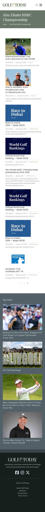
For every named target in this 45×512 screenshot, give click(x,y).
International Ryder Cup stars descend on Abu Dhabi (20, 57)
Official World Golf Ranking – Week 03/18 (16, 208)
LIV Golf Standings (12, 370)
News (31, 62)
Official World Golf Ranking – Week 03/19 (16, 157)
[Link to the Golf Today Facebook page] (17, 473)
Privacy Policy (22, 493)
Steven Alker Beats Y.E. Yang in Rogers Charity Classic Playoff (21, 441)
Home (5, 24)
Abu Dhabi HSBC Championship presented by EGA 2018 (21, 171)
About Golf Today (22, 488)
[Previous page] (20, 283)
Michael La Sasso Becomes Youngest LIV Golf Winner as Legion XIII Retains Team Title (22, 335)
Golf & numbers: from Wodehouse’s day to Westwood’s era (16, 90)
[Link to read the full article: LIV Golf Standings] (22, 354)
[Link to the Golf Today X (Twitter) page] (28, 473)
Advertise (22, 491)
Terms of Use (22, 496)
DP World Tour (30, 176)
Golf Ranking (33, 129)
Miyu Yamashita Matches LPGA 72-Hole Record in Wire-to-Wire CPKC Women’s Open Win (22, 405)
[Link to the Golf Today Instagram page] (22, 473)
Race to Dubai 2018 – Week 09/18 (15, 239)
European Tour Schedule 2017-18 (14, 270)
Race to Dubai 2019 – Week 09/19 (15, 124)
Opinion (33, 96)
